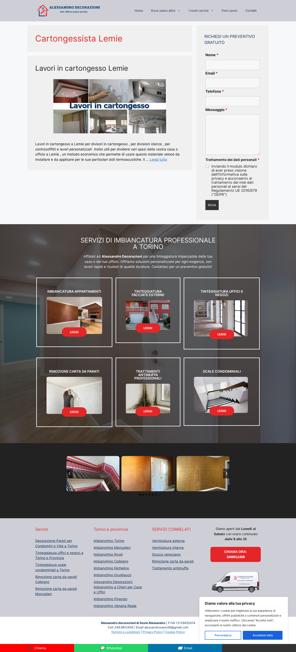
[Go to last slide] (69, 473)
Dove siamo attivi (163, 10)
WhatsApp (111, 648)
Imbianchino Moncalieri (112, 548)
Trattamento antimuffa (170, 568)
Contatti (251, 10)
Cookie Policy (175, 632)
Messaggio (216, 110)
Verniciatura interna (168, 548)
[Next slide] (226, 473)
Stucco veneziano (166, 554)
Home (139, 10)
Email (211, 73)
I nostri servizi (198, 10)
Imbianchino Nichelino (111, 568)
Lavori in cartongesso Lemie (81, 68)
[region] (243, 620)
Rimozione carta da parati (173, 561)
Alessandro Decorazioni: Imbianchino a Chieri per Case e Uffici (118, 587)
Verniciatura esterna (168, 541)
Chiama (37, 648)
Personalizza (223, 635)
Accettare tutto (263, 635)
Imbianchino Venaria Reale (115, 606)
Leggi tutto (158, 160)
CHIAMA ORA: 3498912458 (235, 554)
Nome (211, 55)
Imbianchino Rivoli (108, 554)
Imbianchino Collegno (111, 561)
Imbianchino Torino (109, 541)
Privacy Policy (153, 632)
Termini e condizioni (125, 632)
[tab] (140, 495)
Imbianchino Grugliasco (112, 575)
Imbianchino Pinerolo (110, 599)
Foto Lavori (229, 10)
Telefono (214, 91)
